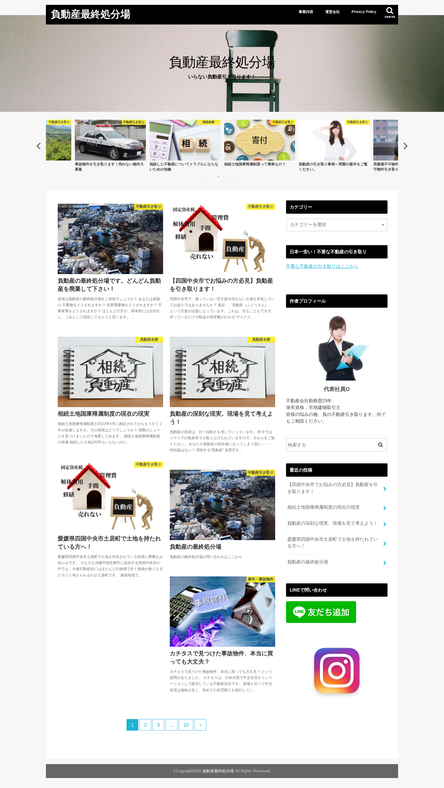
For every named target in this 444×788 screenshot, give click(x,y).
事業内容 (306, 12)
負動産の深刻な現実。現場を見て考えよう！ (332, 523)
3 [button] (219, 176)
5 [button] (232, 176)
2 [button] (212, 176)
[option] (110, 145)
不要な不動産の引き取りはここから (322, 266)
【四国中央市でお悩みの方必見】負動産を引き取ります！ (332, 488)
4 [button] (225, 176)
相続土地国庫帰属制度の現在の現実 (323, 507)
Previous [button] (38, 146)
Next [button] (406, 146)
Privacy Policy (364, 12)
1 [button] (205, 176)
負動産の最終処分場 (307, 561)
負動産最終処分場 (90, 14)
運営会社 (332, 12)
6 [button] (239, 176)
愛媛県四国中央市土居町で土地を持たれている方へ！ (332, 542)
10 (186, 725)
